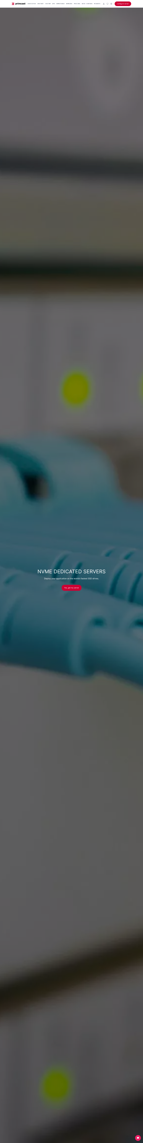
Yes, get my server (71, 588)
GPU (53, 3)
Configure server (123, 4)
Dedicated (32, 3)
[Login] (104, 4)
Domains (69, 3)
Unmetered (60, 3)
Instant (40, 3)
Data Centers (87, 3)
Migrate (97, 3)
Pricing (77, 3)
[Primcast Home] (18, 4)
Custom (48, 3)
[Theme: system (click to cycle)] (107, 4)
